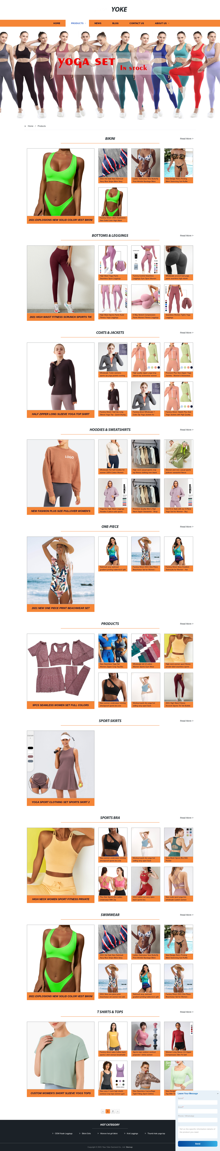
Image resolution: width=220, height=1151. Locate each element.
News (97, 23)
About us (161, 23)
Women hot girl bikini (109, 1133)
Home (56, 23)
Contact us (136, 23)
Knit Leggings (132, 1133)
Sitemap (129, 1147)
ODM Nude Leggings (64, 1133)
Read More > (186, 138)
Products (77, 23)
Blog (115, 23)
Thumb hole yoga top (156, 1133)
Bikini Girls (86, 1133)
